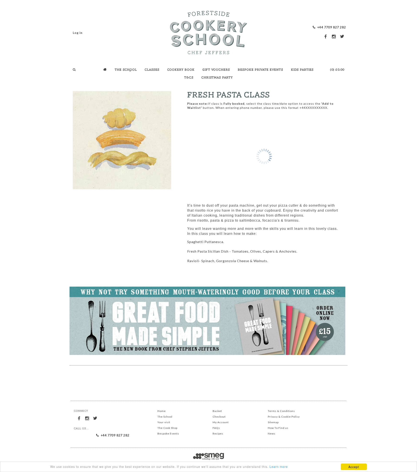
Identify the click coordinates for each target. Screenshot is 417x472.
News (271, 433)
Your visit (163, 422)
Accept (353, 467)
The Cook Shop (167, 428)
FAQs (216, 428)
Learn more (279, 466)
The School (164, 416)
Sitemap (273, 422)
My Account (221, 422)
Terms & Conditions (281, 411)
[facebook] (325, 36)
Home (161, 411)
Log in (78, 32)
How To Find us (278, 428)
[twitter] (342, 36)
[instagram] (334, 36)
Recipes (218, 433)
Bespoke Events (168, 433)
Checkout (219, 416)
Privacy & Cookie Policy (284, 416)
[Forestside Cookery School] (208, 31)
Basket (217, 411)
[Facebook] (79, 417)
